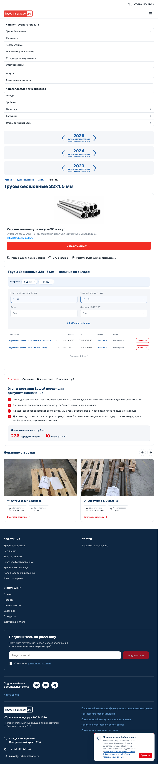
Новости (8, 599)
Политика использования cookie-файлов (102, 724)
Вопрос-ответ (45, 379)
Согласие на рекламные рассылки (99, 730)
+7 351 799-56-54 (20, 749)
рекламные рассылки (39, 663)
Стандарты (10, 616)
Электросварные (13, 578)
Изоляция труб (65, 379)
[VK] (36, 685)
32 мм (41, 179)
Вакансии (9, 610)
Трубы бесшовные (25, 179)
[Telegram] (54, 685)
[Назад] (142, 452)
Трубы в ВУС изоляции (16, 567)
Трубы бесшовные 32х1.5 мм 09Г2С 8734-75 (30, 340)
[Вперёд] (150, 452)
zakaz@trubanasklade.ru (20, 238)
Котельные (10, 551)
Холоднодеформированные (19, 572)
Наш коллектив (12, 605)
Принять (145, 755)
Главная (8, 179)
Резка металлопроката (95, 545)
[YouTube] (45, 685)
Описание (28, 379)
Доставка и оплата (14, 621)
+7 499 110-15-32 (144, 4)
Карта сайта (11, 694)
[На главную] (18, 13)
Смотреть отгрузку (17, 517)
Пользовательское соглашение (98, 713)
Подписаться (136, 655)
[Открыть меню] (150, 13)
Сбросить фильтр (80, 323)
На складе (102, 340)
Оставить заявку (76, 245)
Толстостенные (13, 556)
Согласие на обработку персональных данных (106, 719)
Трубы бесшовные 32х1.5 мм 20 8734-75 (28, 347)
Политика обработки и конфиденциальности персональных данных (117, 708)
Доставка (13, 379)
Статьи (8, 594)
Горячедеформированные (19, 561)
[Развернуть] (151, 31)
